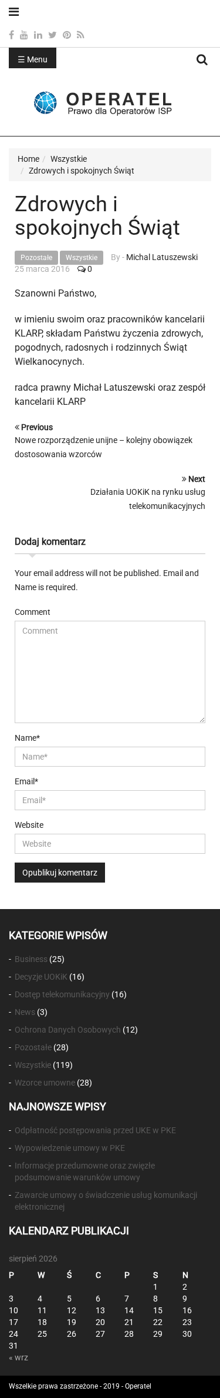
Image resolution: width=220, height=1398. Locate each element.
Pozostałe (36, 258)
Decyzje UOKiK (41, 976)
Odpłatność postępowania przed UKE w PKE (95, 1130)
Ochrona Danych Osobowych (68, 1029)
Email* (26, 781)
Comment (32, 612)
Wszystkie (81, 258)
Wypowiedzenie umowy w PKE (70, 1148)
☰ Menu (33, 59)
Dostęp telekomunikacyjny (62, 994)
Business (31, 959)
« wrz (18, 1357)
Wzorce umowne (45, 1082)
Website (29, 825)
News (25, 1012)
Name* (27, 738)
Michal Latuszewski (162, 257)
